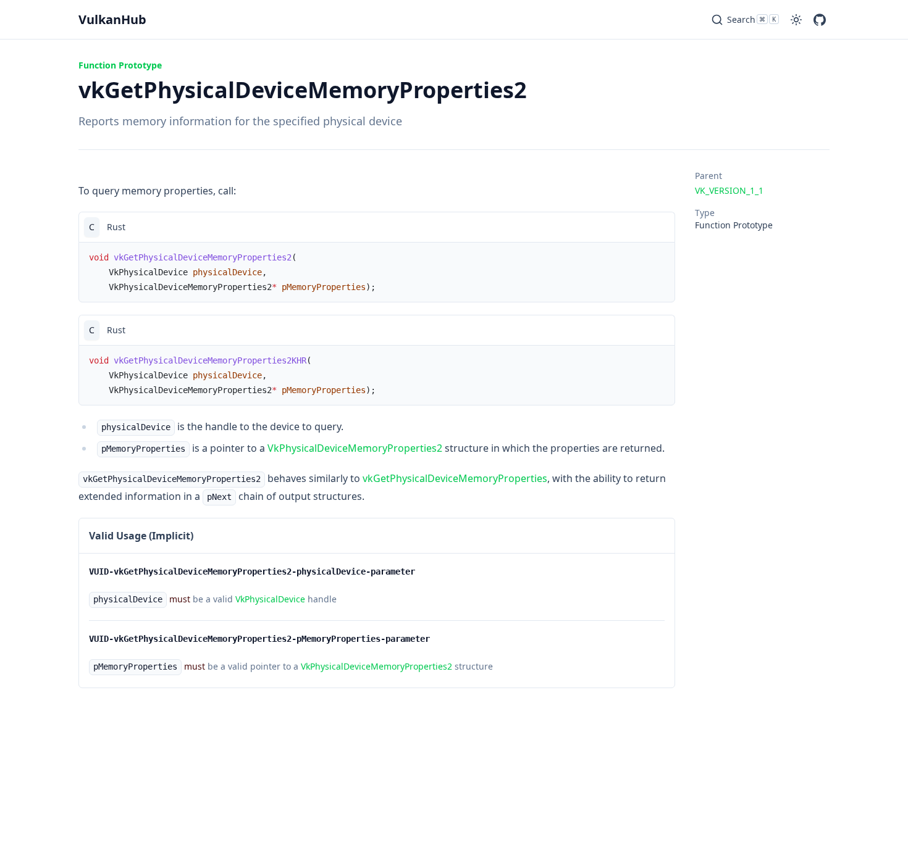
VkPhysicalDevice (270, 599)
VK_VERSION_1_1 (729, 190)
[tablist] (376, 227)
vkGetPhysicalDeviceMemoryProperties (455, 478)
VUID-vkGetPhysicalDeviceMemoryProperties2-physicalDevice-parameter (252, 571)
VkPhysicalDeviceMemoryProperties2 (354, 448)
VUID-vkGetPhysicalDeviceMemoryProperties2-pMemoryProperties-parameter (259, 639)
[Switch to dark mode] (796, 20)
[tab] (91, 227)
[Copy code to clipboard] (659, 227)
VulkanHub (112, 19)
